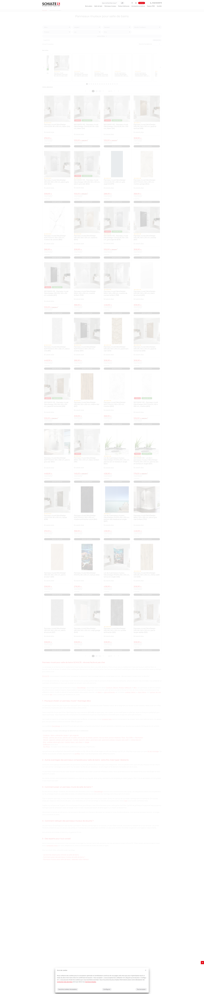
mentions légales (90, 982)
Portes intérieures (123, 6)
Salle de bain (98, 6)
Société (159, 6)
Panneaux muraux (110, 6)
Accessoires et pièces (138, 6)
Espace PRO (151, 6)
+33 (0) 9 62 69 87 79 (157, 3)
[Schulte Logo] (51, 4)
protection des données (64, 982)
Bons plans (88, 6)
